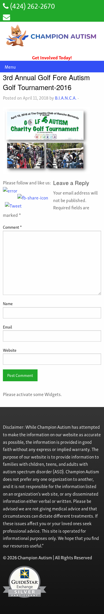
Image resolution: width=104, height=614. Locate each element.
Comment (12, 226)
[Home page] (52, 36)
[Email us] (6, 16)
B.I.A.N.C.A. (66, 97)
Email (7, 326)
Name (8, 303)
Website (9, 350)
